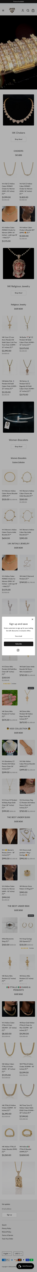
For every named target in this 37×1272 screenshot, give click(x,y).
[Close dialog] (35, 615)
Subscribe (18, 654)
